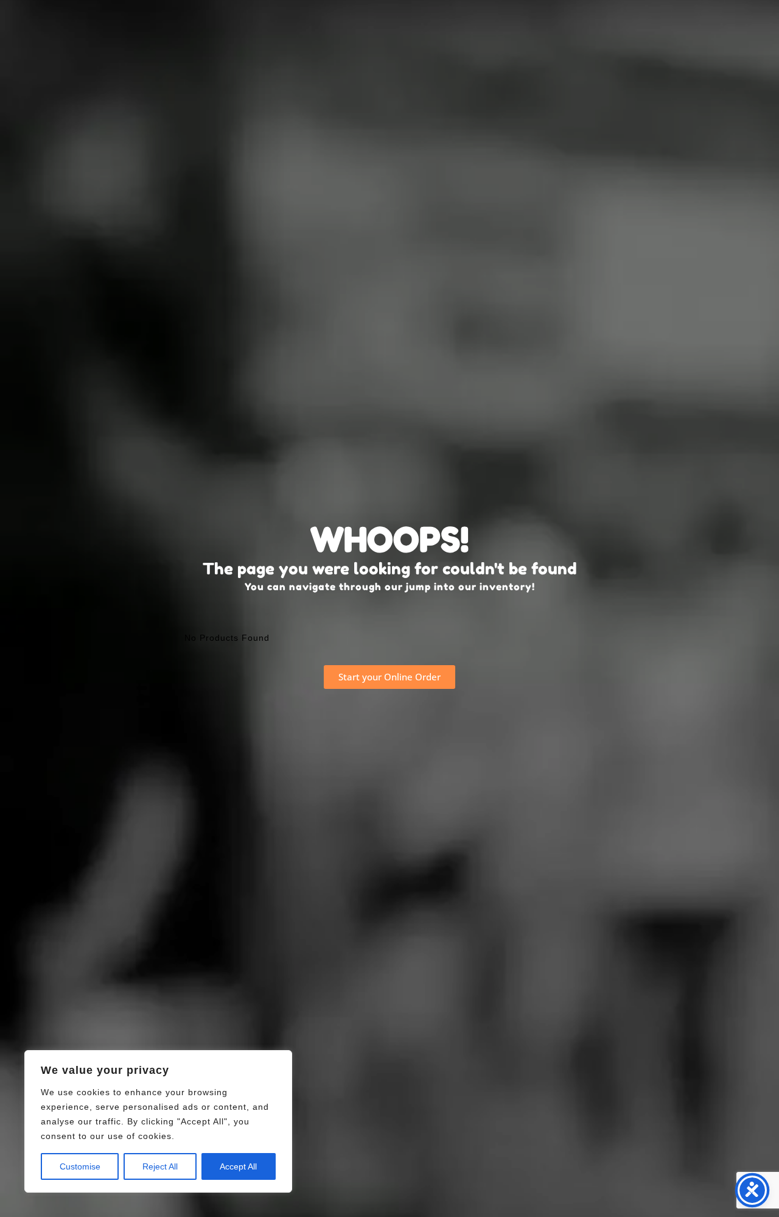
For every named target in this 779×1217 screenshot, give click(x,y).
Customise (80, 1166)
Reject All (160, 1166)
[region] (158, 1121)
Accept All (238, 1166)
